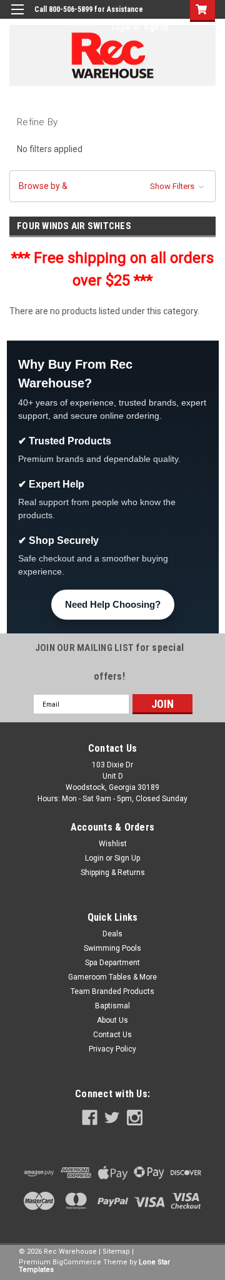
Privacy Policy (112, 1049)
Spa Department (112, 962)
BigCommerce (76, 1262)
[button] (112, 186)
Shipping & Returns (113, 872)
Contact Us (112, 1034)
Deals (112, 933)
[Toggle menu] (17, 17)
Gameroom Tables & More (112, 977)
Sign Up (156, 27)
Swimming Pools (112, 948)
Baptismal (112, 1005)
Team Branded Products (112, 991)
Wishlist (113, 843)
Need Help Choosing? (113, 604)
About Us (112, 1020)
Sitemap (116, 1251)
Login (121, 27)
